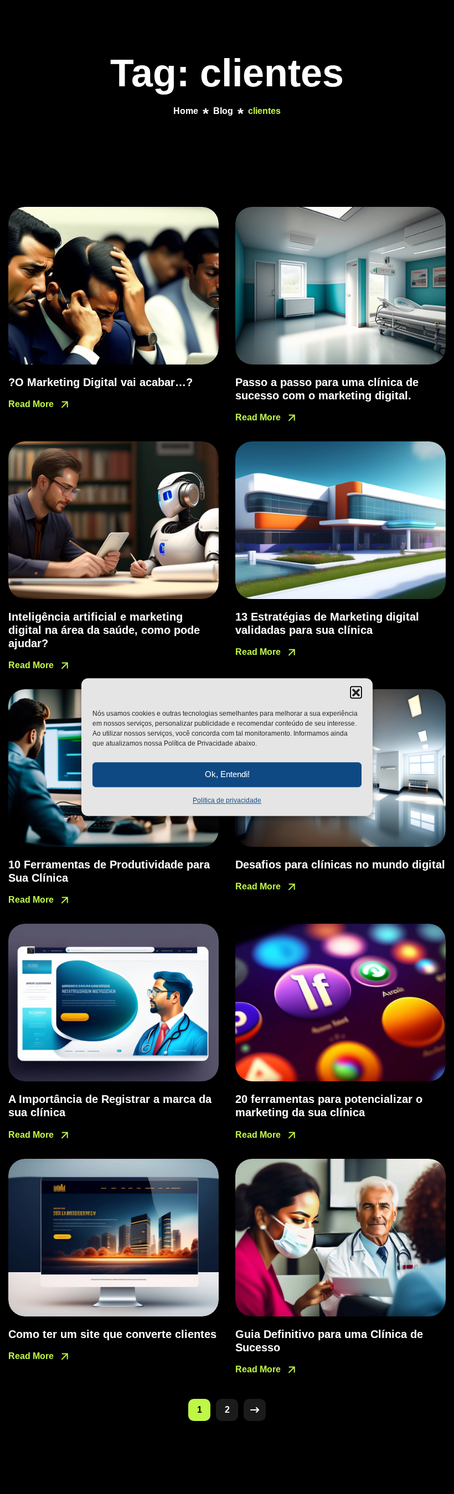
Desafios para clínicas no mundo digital (340, 864)
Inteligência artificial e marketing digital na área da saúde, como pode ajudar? (104, 630)
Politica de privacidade (227, 800)
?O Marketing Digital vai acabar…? (100, 382)
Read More (32, 404)
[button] (356, 691)
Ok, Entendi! (227, 774)
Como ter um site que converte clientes (112, 1334)
